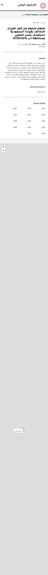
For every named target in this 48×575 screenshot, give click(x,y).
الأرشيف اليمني (27, 5)
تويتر (43, 109)
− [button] (3, 150)
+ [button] (3, 146)
